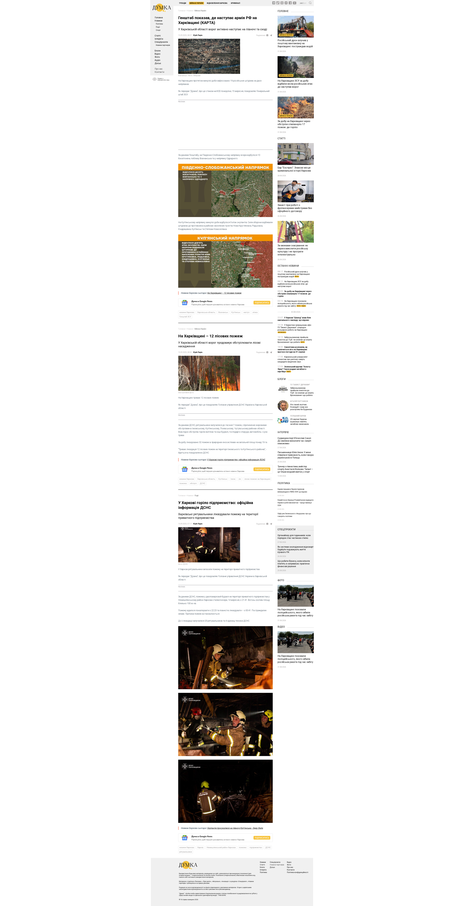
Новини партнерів (163, 45)
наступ (246, 312)
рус (305, 3)
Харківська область (206, 312)
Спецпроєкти (161, 42)
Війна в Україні (196, 3)
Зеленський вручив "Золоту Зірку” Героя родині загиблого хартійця (294, 369)
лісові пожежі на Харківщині (257, 479)
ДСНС (202, 483)
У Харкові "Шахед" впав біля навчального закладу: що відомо (294, 319)
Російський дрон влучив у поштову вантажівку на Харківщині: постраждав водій (294, 274)
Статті (158, 35)
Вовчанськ (223, 312)
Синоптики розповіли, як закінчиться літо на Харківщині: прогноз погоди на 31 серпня (292, 349)
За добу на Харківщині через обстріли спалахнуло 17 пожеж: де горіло (295, 293)
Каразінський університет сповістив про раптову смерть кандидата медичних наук (293, 359)
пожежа (183, 483)
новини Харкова (186, 312)
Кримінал (235, 3)
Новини (158, 20)
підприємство (256, 847)
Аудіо (157, 60)
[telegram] (271, 35)
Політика (159, 24)
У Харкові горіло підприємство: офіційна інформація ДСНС (236, 459)
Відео (157, 54)
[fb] (267, 35)
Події (158, 27)
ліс (240, 479)
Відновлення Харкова (217, 3)
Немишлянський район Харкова (221, 847)
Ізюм (233, 479)
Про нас (159, 69)
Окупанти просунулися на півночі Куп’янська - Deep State (235, 828)
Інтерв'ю (159, 39)
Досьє (158, 63)
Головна (159, 17)
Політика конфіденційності (297, 872)
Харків (200, 847)
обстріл (193, 483)
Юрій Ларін (197, 35)
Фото (157, 57)
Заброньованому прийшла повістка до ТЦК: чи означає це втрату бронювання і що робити (295, 339)
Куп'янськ (235, 312)
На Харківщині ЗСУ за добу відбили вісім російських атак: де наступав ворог (293, 283)
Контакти (159, 72)
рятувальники (185, 852)
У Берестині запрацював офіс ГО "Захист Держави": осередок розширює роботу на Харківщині (294, 328)
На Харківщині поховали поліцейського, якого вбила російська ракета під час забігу (295, 303)
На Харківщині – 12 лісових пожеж (224, 293)
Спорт (158, 30)
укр (301, 3)
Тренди (182, 3)
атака (255, 312)
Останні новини (288, 265)
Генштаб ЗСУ (185, 317)
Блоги (157, 50)
